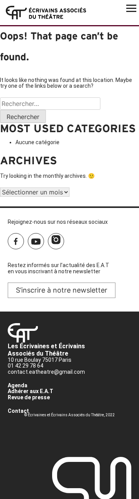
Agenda (17, 385)
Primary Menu (131, 7)
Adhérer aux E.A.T (30, 391)
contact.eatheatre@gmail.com (46, 372)
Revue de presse (29, 397)
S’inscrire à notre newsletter (61, 290)
